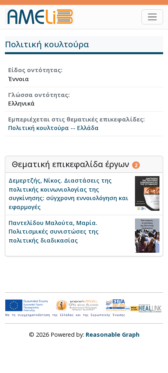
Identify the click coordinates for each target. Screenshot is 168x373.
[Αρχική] (43, 17)
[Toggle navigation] (152, 16)
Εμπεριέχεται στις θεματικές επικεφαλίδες (75, 119)
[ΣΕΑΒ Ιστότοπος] (151, 307)
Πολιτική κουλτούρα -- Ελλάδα (53, 128)
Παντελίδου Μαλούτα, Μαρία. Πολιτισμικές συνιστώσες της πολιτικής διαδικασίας (54, 231)
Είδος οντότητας (34, 70)
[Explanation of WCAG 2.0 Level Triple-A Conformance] (132, 308)
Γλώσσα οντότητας (38, 95)
